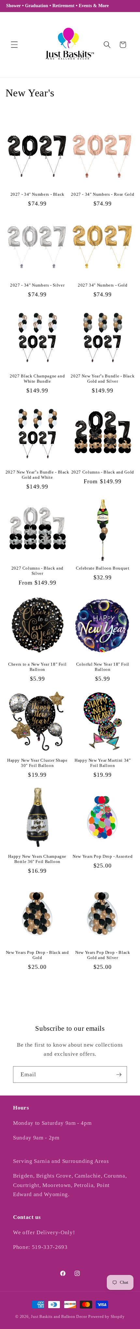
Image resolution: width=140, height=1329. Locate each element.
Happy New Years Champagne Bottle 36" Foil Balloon (37, 859)
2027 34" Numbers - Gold (103, 285)
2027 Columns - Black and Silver (37, 571)
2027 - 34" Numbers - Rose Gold (102, 194)
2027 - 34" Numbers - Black (37, 194)
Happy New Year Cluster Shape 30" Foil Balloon (37, 763)
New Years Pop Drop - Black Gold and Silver (102, 955)
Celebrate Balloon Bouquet (103, 568)
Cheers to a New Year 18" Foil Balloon (37, 667)
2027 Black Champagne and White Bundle (37, 379)
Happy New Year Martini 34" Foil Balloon (103, 763)
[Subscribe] (119, 1074)
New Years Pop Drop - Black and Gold (37, 955)
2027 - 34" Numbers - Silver (37, 285)
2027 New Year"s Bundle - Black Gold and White (37, 475)
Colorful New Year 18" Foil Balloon (102, 667)
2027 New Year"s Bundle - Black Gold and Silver (102, 379)
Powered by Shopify (106, 1316)
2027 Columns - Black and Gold (102, 472)
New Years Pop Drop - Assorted (103, 856)
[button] (14, 44)
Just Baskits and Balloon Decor (59, 1316)
